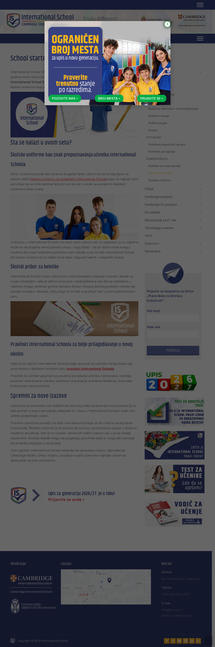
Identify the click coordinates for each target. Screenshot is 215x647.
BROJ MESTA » (109, 98)
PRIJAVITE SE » (151, 98)
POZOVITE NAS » (65, 98)
